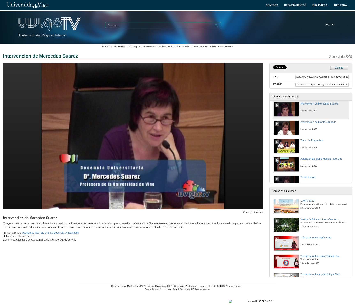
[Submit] (216, 25)
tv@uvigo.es (234, 286)
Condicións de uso (182, 289)
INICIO (105, 46)
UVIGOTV (119, 46)
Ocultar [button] (339, 67)
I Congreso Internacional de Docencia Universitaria (159, 46)
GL (333, 25)
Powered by (260, 301)
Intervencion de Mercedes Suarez (213, 46)
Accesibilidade (151, 289)
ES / (328, 25)
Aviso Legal (165, 289)
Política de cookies (201, 289)
